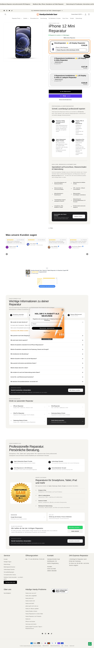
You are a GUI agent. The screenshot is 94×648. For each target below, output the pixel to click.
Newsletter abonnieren (47, 328)
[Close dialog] (62, 310)
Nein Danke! (47, 332)
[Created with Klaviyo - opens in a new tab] (47, 339)
